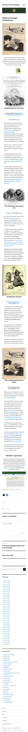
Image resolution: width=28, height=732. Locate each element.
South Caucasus (8, 130)
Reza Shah (10, 439)
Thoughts (6, 698)
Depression (6, 674)
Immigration (6, 682)
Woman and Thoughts (11, 5)
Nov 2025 (5, 580)
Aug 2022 (5, 606)
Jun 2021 (5, 627)
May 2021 (5, 629)
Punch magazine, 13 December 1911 (14, 302)
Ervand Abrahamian (13, 412)
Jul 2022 (5, 607)
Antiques (5, 658)
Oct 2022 (5, 604)
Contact (4, 711)
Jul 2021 (5, 626)
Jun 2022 (5, 609)
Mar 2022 (5, 613)
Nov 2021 (5, 620)
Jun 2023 (5, 593)
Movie (5, 687)
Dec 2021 (5, 618)
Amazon (5, 656)
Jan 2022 (5, 616)
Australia (5, 665)
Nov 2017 (5, 640)
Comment (21, 533)
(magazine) (15, 114)
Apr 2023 (5, 596)
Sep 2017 (5, 642)
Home (3, 708)
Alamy (6, 321)
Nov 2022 (5, 602)
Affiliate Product (7, 654)
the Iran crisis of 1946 (15, 441)
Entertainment (7, 676)
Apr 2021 (5, 631)
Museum (5, 689)
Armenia (7, 132)
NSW (4, 691)
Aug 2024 (5, 586)
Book (4, 667)
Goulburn (5, 678)
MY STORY (5, 717)
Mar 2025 (5, 582)
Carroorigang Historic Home (10, 673)
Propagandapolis (11, 397)
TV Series (5, 700)
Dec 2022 (5, 600)
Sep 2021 (5, 622)
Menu (23, 4)
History (5, 680)
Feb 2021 (5, 635)
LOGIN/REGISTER (6, 724)
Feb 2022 (5, 615)
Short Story (6, 696)
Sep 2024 (5, 584)
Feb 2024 (5, 587)
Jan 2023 (5, 598)
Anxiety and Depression (9, 662)
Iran (4, 683)
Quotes (5, 693)
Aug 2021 (5, 624)
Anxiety (5, 660)
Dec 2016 (5, 644)
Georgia (12, 132)
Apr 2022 (5, 611)
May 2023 (5, 595)
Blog (3, 714)
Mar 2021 (5, 633)
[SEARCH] (24, 569)
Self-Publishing (7, 694)
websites (20, 459)
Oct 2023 (5, 589)
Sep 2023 (5, 591)
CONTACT (4, 720)
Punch (8, 213)
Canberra (5, 671)
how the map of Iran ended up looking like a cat (13, 161)
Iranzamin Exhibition (9, 685)
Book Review (6, 669)
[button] (18, 71)
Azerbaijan (9, 134)
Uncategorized (7, 702)
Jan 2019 (5, 636)
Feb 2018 (5, 638)
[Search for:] (12, 569)
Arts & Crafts (6, 663)
